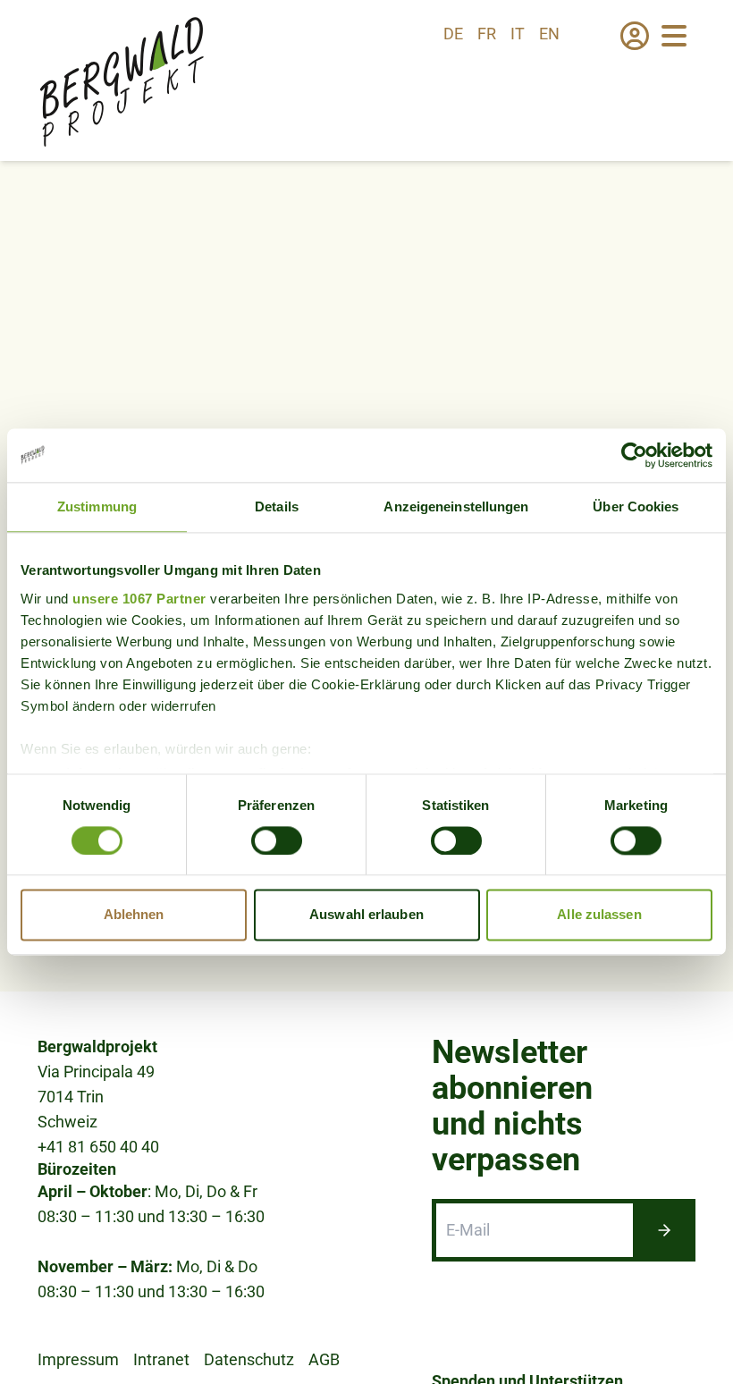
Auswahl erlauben (366, 915)
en (549, 33)
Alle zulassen (599, 915)
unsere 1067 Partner (139, 598)
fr (486, 33)
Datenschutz (249, 1359)
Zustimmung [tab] (97, 506)
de (453, 33)
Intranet (161, 1359)
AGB (324, 1359)
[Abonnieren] (664, 1230)
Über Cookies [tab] (635, 506)
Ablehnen (134, 915)
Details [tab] (277, 506)
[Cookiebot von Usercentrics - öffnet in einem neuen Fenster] (634, 455)
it (517, 33)
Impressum (78, 1359)
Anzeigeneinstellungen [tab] (455, 506)
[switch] (276, 840)
